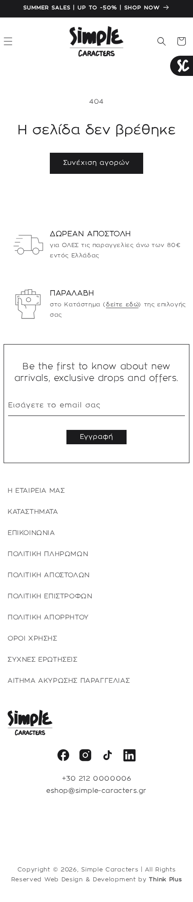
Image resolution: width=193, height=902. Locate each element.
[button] (161, 41)
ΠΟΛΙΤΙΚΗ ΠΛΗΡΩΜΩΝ (48, 554)
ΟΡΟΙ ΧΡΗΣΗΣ (32, 639)
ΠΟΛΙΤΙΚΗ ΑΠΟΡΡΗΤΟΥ (48, 618)
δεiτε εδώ (122, 304)
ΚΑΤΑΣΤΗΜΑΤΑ (33, 512)
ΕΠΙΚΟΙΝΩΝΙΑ (31, 533)
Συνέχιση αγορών (96, 163)
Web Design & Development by (113, 879)
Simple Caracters (109, 869)
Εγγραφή (96, 437)
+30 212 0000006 (97, 779)
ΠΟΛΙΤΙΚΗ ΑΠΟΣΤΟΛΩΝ (49, 575)
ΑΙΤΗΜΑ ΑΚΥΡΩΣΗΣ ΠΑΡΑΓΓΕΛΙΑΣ (69, 681)
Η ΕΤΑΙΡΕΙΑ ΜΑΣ (36, 491)
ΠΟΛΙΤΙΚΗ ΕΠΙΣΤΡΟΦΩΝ (50, 596)
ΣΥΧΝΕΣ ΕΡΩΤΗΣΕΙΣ (43, 660)
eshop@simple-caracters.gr (96, 791)
